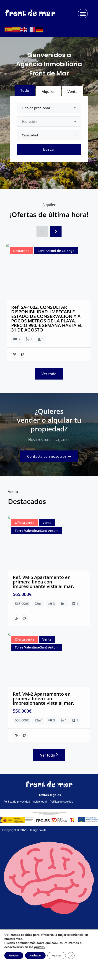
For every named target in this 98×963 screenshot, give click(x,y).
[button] (83, 14)
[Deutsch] (39, 29)
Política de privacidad (16, 801)
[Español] (8, 29)
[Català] (16, 29)
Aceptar (14, 955)
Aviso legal (40, 801)
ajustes (39, 947)
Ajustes (56, 955)
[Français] (32, 29)
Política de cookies (61, 801)
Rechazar (35, 955)
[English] (24, 29)
